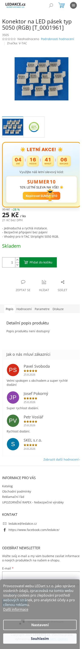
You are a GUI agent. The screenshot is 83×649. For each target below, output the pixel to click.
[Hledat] (51, 5)
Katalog (7, 486)
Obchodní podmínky (16, 491)
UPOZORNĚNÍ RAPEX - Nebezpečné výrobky (33, 502)
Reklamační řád (13, 497)
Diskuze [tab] (58, 309)
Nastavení (40, 625)
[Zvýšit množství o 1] (17, 259)
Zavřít (25, 278)
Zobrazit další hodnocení (61, 459)
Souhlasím (40, 638)
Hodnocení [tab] (24, 309)
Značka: (17, 43)
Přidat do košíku (41, 262)
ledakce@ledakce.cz (23, 524)
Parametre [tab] (42, 309)
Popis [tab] (9, 309)
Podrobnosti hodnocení (57, 39)
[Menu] (73, 5)
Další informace (15, 609)
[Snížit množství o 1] (17, 264)
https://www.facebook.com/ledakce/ (34, 530)
